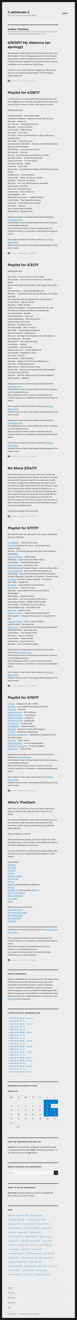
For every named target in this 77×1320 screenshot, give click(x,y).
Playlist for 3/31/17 (23, 265)
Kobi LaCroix (13, 627)
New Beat (48, 1253)
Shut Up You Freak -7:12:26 (21, 1046)
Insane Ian (12, 546)
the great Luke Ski (15, 571)
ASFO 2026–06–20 (17, 1063)
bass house (14, 1224)
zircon (10, 901)
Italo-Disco (22, 1245)
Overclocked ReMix (15, 915)
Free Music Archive (15, 910)
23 (54, 1114)
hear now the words (30, 1241)
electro (22, 1232)
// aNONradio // (18, 12)
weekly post (42, 1274)
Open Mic (11, 1303)
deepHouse (15, 1228)
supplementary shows (35, 1266)
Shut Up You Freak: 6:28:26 (21, 1058)
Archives (11, 1293)
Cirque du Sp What (15, 743)
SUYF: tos (14, 1270)
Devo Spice (12, 579)
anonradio (31, 81)
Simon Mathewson (15, 557)
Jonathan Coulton (15, 712)
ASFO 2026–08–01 (17, 1035)
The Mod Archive (14, 918)
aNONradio (36, 1215)
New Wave (27, 1258)
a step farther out (36, 1220)
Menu (65, 13)
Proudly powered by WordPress (29, 1314)
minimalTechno (17, 1253)
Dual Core (11, 870)
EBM (12, 1232)
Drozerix (11, 873)
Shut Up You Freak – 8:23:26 (21, 1018)
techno (28, 1274)
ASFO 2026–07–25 (17, 1038)
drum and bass (31, 1228)
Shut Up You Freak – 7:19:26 (21, 1041)
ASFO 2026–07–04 (17, 1055)
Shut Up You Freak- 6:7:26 (20, 1072)
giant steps (46, 1237)
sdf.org (10, 999)
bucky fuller (43, 1224)
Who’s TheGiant (21, 802)
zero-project (13, 899)
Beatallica (11, 707)
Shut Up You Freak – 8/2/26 (21, 1032)
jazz (34, 1245)
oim (38, 1258)
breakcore (28, 1224)
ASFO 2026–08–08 (17, 1030)
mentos (25, 1249)
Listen (10, 1288)
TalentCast (12, 921)
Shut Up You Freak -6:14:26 (21, 1066)
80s (12, 1215)
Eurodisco (35, 1232)
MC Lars (11, 882)
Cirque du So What (15, 613)
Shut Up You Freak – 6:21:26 (21, 1060)
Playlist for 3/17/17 (23, 528)
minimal (37, 1249)
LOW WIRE (45, 1245)
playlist (48, 1258)
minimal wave (34, 1253)
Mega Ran (12, 729)
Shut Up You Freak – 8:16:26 (21, 1024)
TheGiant (14, 81)
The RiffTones (13, 543)
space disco (35, 1262)
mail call (13, 1249)
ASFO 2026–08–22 (17, 1021)
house (47, 1241)
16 (54, 1110)
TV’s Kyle (11, 732)
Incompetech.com (15, 220)
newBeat (14, 1258)
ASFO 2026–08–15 (17, 1027)
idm (12, 1245)
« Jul (18, 1127)
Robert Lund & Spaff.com (18, 735)
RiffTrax (35, 890)
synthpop (41, 1270)
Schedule (11, 1298)
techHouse (15, 1274)
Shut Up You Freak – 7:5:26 (21, 1052)
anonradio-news (17, 1220)
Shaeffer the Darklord (16, 893)
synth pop (28, 1270)
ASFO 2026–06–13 (17, 1069)
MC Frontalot (13, 588)
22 (47, 1114)
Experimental (16, 1237)
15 (47, 1110)
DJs (9, 1308)
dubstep (46, 1228)
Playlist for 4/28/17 (24, 93)
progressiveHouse (18, 1262)
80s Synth (22, 1215)
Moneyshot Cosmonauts (17, 746)
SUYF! (53, 1266)
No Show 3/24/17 (22, 468)
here (19, 1196)
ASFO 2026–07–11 (17, 1049)
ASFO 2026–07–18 (17, 1044)
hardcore (14, 1241)
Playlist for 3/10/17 (23, 697)
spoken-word (15, 1266)
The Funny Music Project (17, 913)
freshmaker (31, 1237)
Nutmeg (11, 704)
